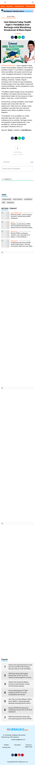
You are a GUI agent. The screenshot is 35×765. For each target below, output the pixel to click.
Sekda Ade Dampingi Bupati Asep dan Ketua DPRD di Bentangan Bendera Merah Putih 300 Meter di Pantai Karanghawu (20, 667)
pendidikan (28, 199)
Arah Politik (11, 16)
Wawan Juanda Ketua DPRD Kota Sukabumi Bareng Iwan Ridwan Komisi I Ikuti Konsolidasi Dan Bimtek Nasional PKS (22, 225)
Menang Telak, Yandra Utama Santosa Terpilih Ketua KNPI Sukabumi (21, 216)
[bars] (32, 2)
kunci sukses (17, 199)
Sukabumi (10, 202)
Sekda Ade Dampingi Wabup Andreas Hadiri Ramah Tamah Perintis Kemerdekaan (19, 684)
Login (31, 162)
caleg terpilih (6, 199)
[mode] (5, 2)
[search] (2, 2)
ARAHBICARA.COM (8, 65)
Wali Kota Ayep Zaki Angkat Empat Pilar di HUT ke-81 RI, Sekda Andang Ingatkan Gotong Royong (20, 675)
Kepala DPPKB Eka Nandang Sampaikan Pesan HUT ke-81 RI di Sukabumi (20, 710)
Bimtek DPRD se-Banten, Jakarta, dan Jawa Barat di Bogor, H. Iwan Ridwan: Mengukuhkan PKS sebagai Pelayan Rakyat (20, 235)
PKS (3, 202)
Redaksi (19, 33)
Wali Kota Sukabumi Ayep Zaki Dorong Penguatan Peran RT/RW (20, 717)
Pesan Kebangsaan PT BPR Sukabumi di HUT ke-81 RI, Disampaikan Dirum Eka (18, 692)
